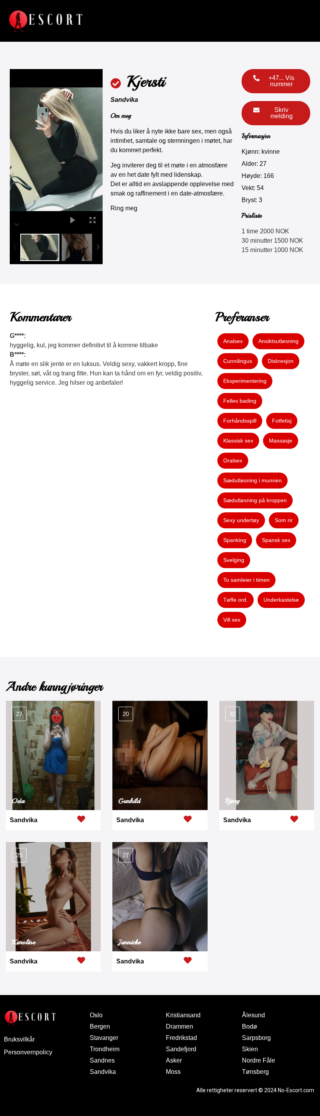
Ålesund (253, 1015)
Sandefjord (181, 1049)
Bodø (249, 1026)
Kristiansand (183, 1015)
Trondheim (104, 1049)
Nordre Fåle (258, 1060)
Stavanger (104, 1037)
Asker (174, 1060)
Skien (250, 1049)
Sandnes (102, 1060)
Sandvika (124, 99)
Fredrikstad (181, 1037)
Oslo (96, 1015)
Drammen (179, 1026)
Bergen (100, 1026)
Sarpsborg (256, 1037)
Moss (173, 1071)
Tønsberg (255, 1071)
